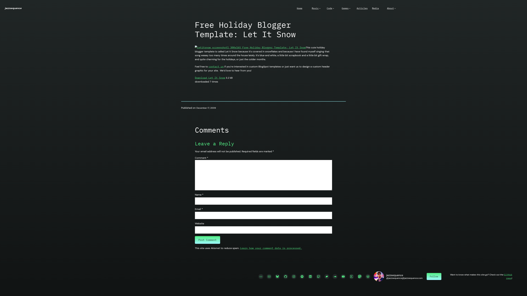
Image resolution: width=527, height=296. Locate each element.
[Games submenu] (350, 8)
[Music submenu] (320, 8)
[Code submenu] (333, 8)
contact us (216, 66)
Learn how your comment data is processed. (271, 248)
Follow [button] (434, 276)
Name (199, 194)
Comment (201, 158)
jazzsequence (13, 8)
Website (199, 223)
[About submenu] (395, 8)
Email (199, 209)
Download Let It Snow (210, 77)
